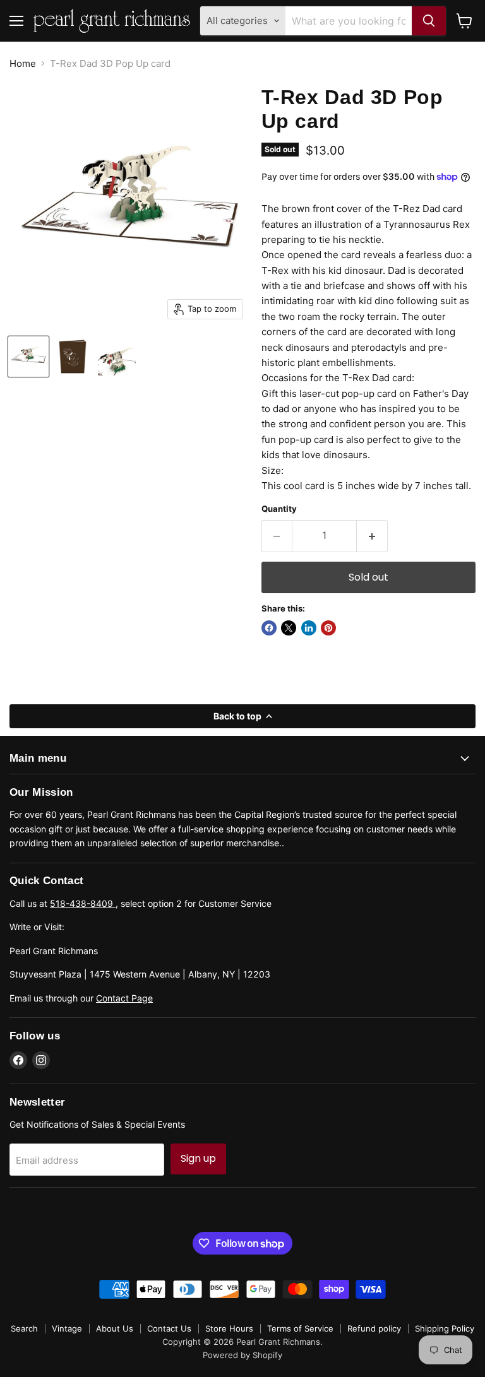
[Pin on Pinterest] (328, 627)
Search (24, 1328)
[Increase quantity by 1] (372, 536)
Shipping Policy (444, 1328)
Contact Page (124, 998)
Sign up (198, 1158)
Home (22, 63)
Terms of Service (300, 1328)
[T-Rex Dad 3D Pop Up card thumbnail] (28, 356)
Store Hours (229, 1328)
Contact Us (169, 1328)
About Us (114, 1328)
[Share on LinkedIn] (308, 627)
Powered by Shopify (242, 1355)
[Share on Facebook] (269, 627)
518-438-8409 (83, 903)
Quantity (279, 509)
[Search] (429, 20)
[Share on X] (288, 627)
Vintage (67, 1328)
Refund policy (374, 1328)
